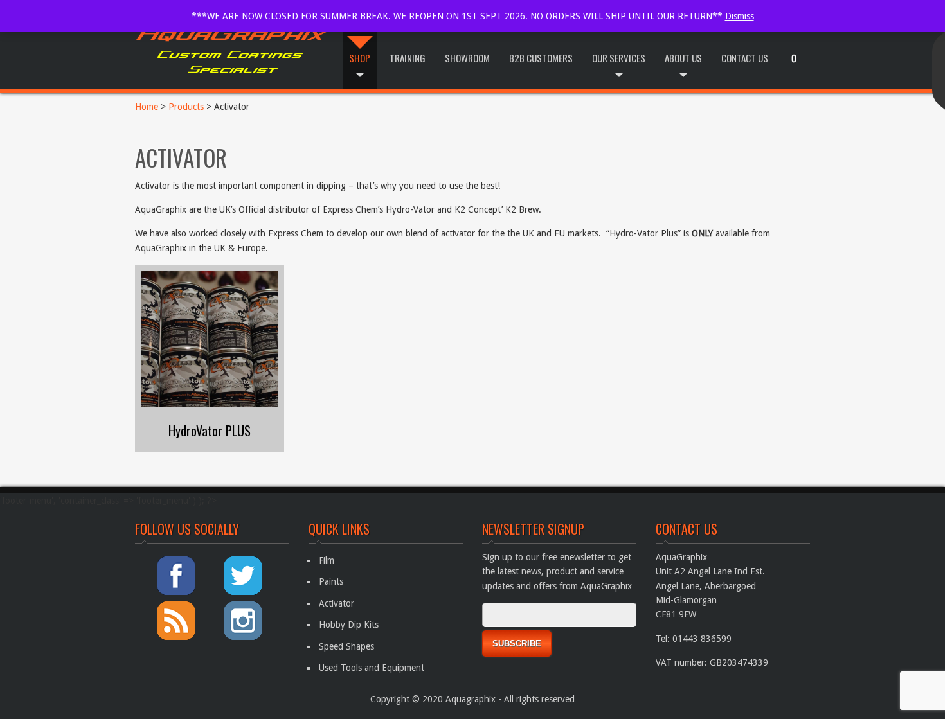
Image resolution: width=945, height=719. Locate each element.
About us (683, 58)
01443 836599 (702, 639)
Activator (336, 603)
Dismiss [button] (739, 16)
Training (408, 58)
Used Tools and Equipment (371, 667)
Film (326, 560)
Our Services (618, 58)
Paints (331, 581)
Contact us (744, 58)
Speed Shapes (346, 646)
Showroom (467, 58)
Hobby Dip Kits (349, 624)
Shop (359, 58)
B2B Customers (541, 58)
